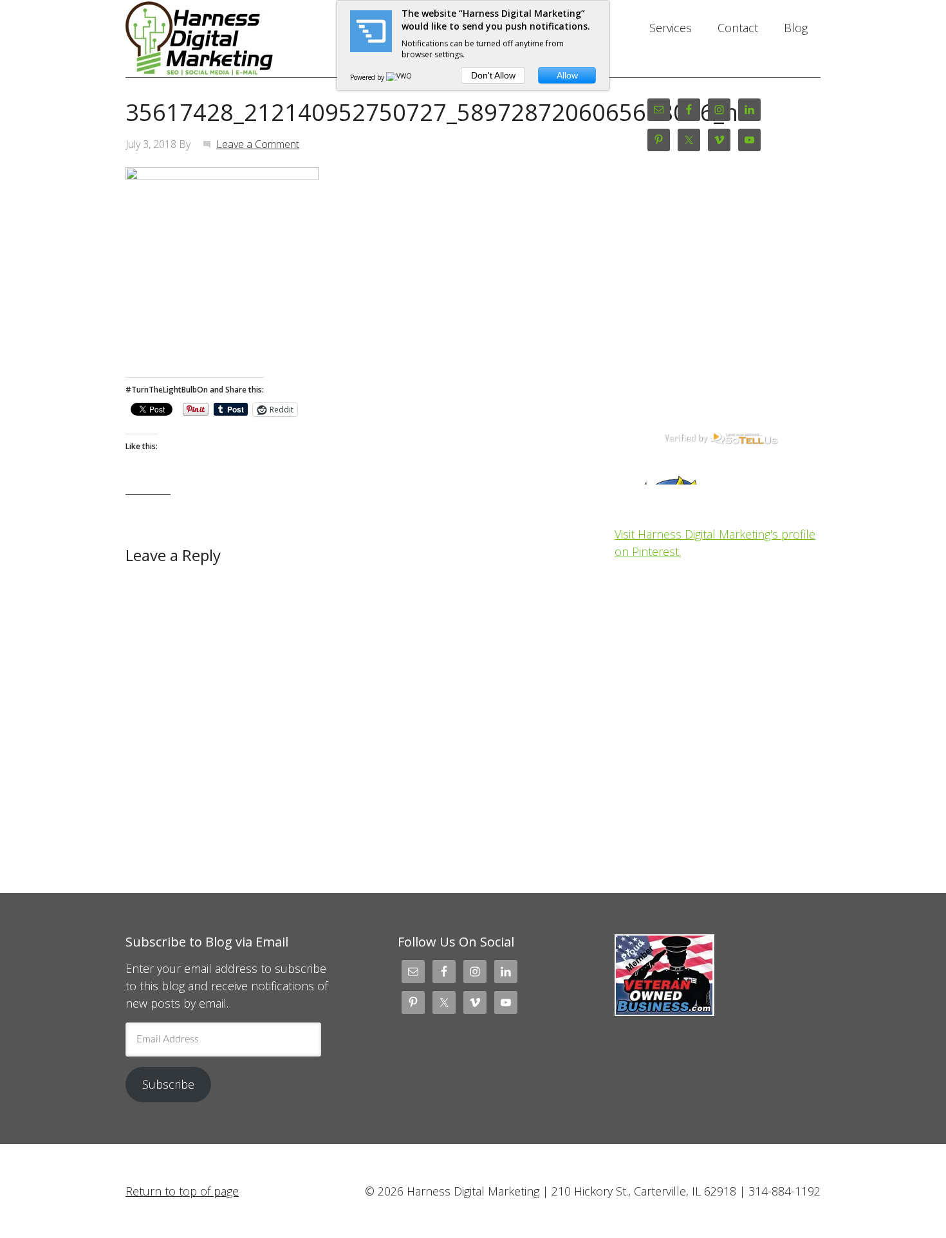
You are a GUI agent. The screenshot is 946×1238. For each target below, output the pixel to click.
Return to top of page (182, 1191)
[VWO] (399, 77)
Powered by (368, 77)
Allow (567, 75)
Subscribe (168, 1084)
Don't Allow (493, 75)
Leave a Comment (257, 144)
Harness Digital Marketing (228, 38)
